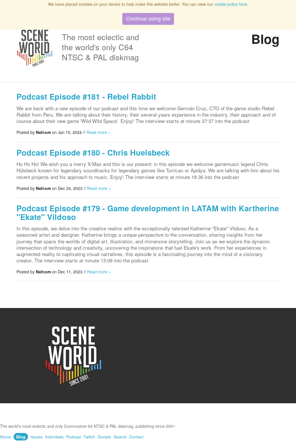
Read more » (98, 132)
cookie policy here (230, 4)
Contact (136, 437)
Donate (104, 437)
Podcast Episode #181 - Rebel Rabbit (86, 96)
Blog (20, 437)
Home (5, 437)
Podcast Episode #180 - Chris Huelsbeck (93, 152)
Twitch (89, 437)
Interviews (54, 437)
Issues (36, 437)
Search (120, 437)
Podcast (73, 437)
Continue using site (148, 19)
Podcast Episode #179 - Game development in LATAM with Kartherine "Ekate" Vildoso (147, 212)
